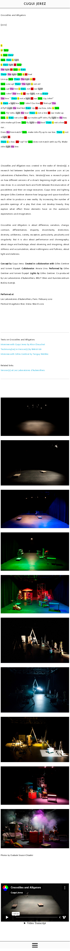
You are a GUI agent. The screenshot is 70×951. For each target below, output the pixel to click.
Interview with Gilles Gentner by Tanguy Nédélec (25, 354)
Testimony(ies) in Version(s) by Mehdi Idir (21, 349)
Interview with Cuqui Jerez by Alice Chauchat (23, 344)
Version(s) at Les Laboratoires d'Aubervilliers (23, 370)
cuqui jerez (35, 4)
